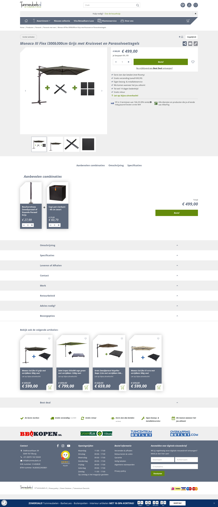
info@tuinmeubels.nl (32, 460)
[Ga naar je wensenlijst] (196, 5)
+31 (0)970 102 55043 (32, 457)
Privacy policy (120, 471)
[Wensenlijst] (195, 5)
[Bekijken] (188, 21)
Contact (183, 5)
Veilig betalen (120, 461)
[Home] (26, 21)
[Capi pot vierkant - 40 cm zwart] (58, 193)
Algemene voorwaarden (125, 464)
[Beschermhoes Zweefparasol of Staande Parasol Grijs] (31, 193)
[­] (57, 445)
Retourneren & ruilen (124, 454)
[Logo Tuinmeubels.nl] (30, 5)
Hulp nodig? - (106, 13)
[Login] (189, 5)
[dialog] (4, 503)
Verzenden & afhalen (123, 450)
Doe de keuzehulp (112, 13)
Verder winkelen (28, 37)
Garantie (118, 457)
